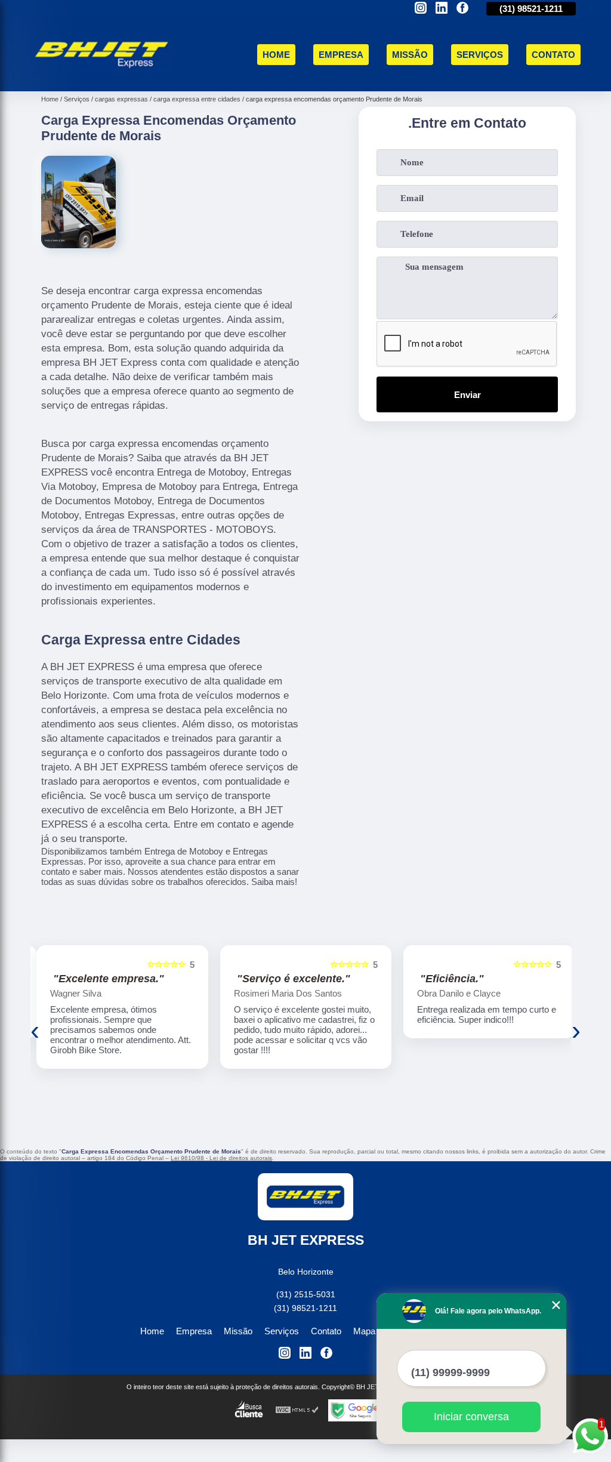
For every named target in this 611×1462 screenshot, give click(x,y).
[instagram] (421, 9)
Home (276, 55)
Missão (410, 55)
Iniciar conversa (471, 1417)
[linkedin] (442, 9)
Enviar (467, 395)
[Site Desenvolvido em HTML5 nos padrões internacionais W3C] (297, 1410)
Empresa (341, 55)
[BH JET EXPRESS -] (102, 77)
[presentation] (34, 1030)
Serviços (479, 55)
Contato (553, 55)
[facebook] (462, 9)
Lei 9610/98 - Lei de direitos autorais (221, 1158)
